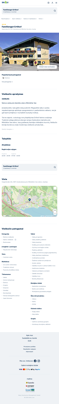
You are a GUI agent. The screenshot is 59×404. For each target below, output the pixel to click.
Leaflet (42, 216)
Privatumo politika (29, 346)
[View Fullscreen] (55, 188)
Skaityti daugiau (7, 129)
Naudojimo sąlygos (29, 349)
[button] (55, 210)
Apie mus (29, 335)
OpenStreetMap (49, 216)
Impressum (29, 351)
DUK (29, 341)
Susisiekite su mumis (29, 338)
